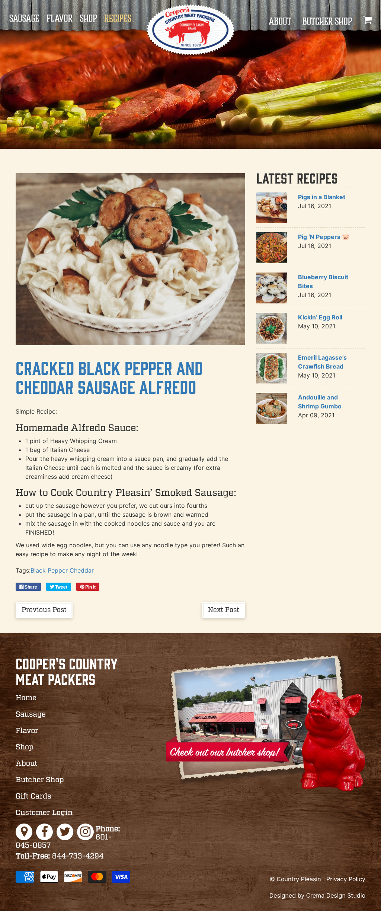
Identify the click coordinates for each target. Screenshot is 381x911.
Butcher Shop (327, 21)
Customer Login (44, 813)
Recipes (118, 18)
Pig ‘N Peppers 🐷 (323, 237)
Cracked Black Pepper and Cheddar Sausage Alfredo (109, 377)
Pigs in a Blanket (321, 197)
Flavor (60, 18)
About (280, 21)
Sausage (24, 18)
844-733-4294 (60, 856)
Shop (88, 18)
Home (26, 698)
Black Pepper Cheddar (62, 570)
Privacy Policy (345, 879)
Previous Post (44, 610)
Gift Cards (33, 797)
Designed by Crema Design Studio (317, 895)
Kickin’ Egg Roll (320, 317)
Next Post (223, 610)
